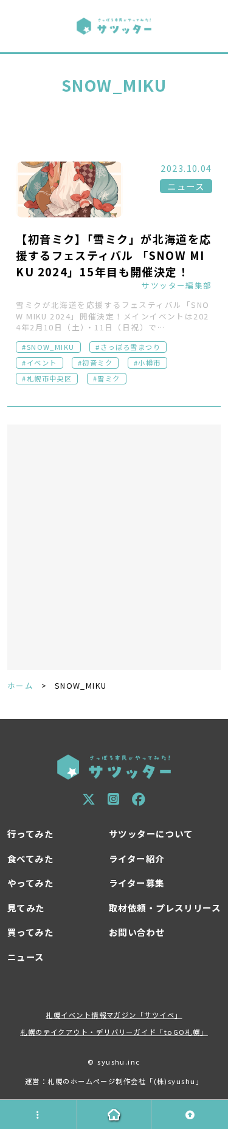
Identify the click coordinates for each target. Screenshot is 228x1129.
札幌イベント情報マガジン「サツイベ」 (114, 1015)
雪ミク (108, 378)
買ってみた (30, 932)
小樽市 (149, 362)
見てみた (26, 907)
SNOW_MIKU (51, 347)
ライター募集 (137, 882)
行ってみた (30, 833)
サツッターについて (151, 833)
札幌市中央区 (49, 378)
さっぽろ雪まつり (130, 347)
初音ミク (97, 362)
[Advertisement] (114, 547)
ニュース (185, 186)
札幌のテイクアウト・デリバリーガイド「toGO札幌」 (114, 1032)
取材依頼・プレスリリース (165, 907)
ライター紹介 (137, 858)
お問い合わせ (137, 932)
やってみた (30, 882)
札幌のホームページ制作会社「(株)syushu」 (125, 1081)
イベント (42, 362)
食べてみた (30, 858)
